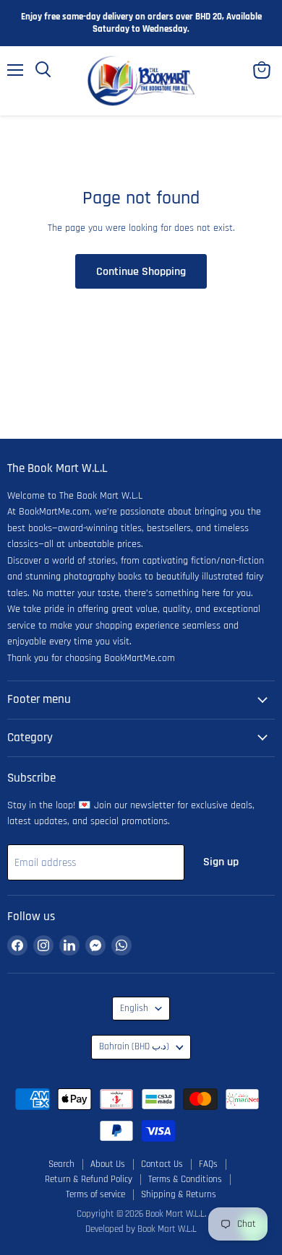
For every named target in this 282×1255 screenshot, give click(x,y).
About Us (107, 1164)
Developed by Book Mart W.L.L (141, 1229)
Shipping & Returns (178, 1194)
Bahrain (134, 1047)
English (134, 1008)
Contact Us (162, 1164)
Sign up (221, 861)
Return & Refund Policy (88, 1179)
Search (61, 1164)
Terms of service (95, 1194)
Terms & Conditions (185, 1179)
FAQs (208, 1164)
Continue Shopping (141, 271)
